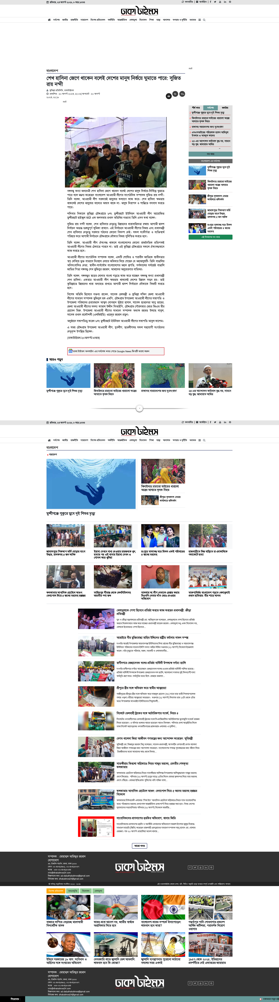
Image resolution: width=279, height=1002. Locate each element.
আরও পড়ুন (56, 360)
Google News (124, 351)
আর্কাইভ (202, 2)
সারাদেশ (84, 19)
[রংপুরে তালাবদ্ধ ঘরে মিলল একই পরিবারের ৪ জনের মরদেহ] (198, 228)
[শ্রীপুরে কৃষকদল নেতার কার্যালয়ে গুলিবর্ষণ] (198, 199)
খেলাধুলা (133, 19)
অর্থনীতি (111, 19)
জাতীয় (65, 19)
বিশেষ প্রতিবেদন (98, 19)
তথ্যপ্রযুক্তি (72, 890)
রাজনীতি (74, 19)
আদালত (166, 19)
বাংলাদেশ (52, 71)
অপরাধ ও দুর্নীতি (180, 19)
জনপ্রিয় (225, 107)
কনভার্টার (189, 2)
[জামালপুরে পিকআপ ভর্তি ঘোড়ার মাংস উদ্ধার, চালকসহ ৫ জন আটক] (198, 214)
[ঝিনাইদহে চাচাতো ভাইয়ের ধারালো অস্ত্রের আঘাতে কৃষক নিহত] (198, 185)
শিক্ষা (151, 19)
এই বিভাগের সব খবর (210, 237)
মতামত (193, 19)
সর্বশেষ (56, 19)
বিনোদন (143, 19)
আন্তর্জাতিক (122, 19)
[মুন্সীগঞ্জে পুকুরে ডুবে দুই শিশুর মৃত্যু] (198, 170)
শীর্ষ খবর (196, 107)
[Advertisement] (139, 45)
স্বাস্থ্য (158, 19)
